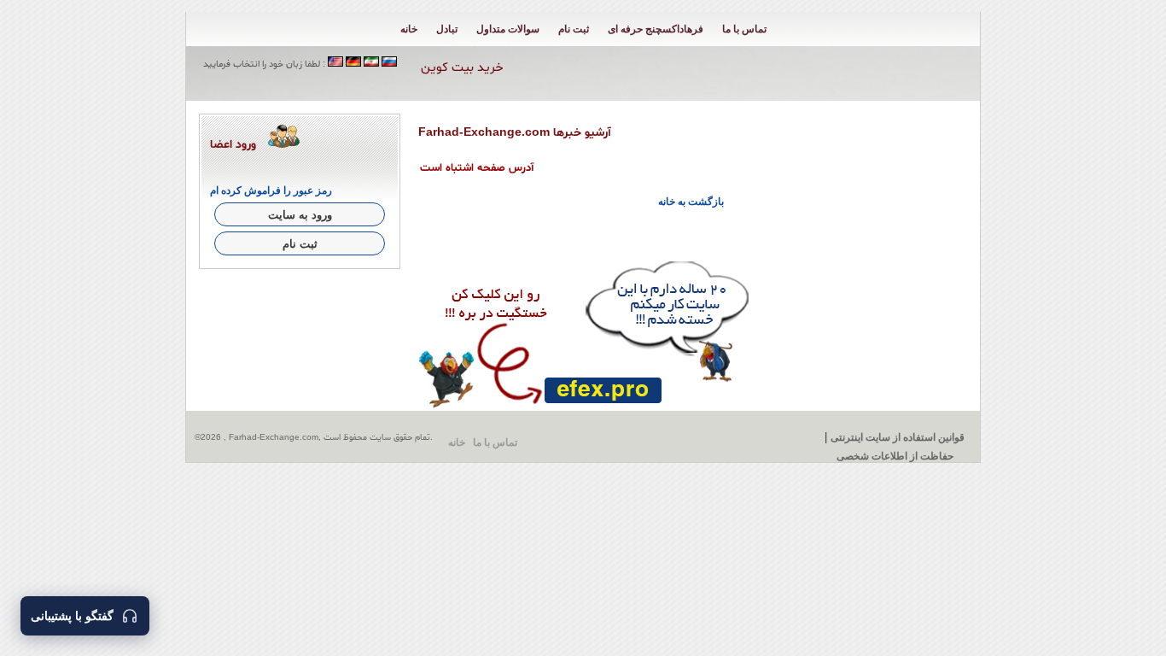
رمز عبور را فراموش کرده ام (271, 190)
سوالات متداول (507, 29)
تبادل (447, 29)
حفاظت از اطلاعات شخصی (895, 456)
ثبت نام (573, 29)
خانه (408, 29)
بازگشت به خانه (691, 202)
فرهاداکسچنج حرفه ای (655, 29)
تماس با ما (744, 29)
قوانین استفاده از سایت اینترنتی (898, 437)
